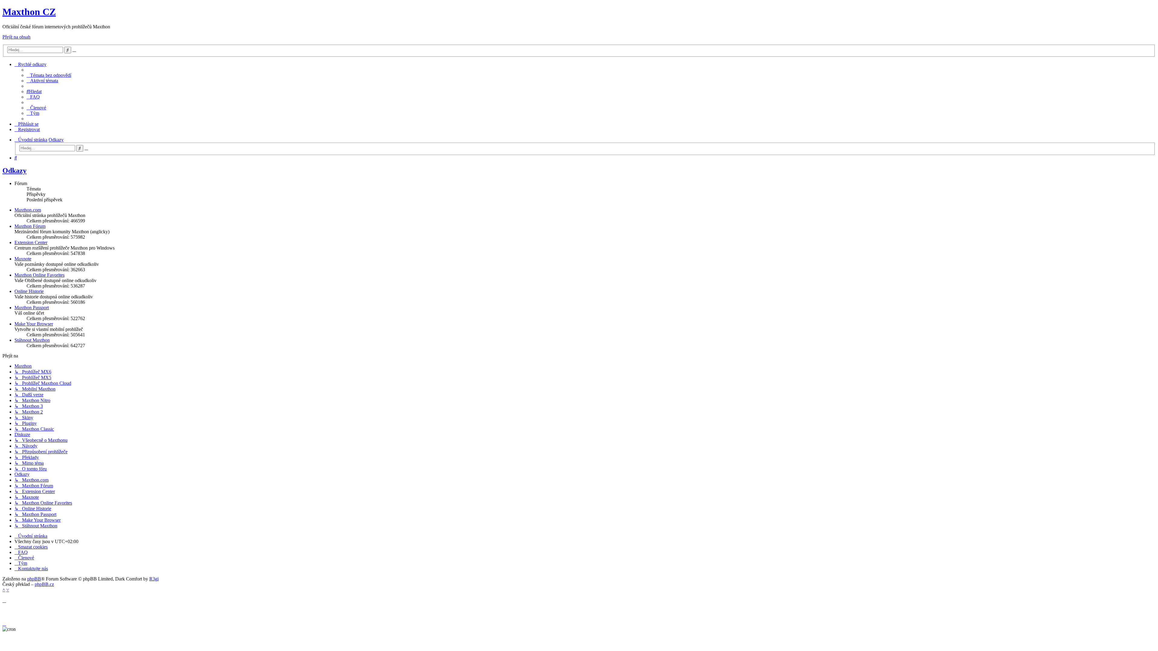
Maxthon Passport (31, 307)
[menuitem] (49, 75)
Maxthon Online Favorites (39, 275)
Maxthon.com (27, 209)
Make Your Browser (33, 323)
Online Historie (29, 291)
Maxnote (22, 258)
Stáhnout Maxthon (32, 340)
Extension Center (30, 242)
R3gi (154, 578)
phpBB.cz (44, 584)
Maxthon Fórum (30, 226)
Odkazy (14, 171)
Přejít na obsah (16, 36)
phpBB (34, 578)
